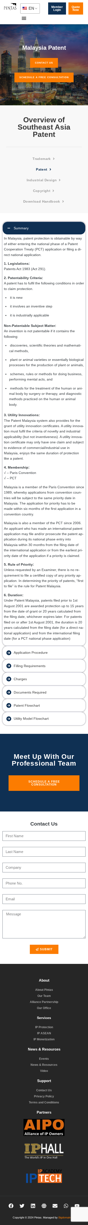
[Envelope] (55, 1206)
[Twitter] (22, 1206)
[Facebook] (11, 1206)
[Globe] (44, 1206)
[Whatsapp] (66, 1206)
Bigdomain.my (66, 1217)
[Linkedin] (33, 1206)
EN (31, 8)
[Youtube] (77, 1206)
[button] (24, 18)
